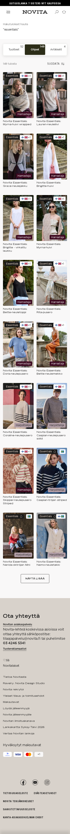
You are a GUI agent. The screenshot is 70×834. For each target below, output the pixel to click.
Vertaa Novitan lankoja (18, 733)
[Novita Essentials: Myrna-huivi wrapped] (18, 99)
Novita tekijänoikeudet (18, 801)
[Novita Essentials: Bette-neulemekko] (52, 348)
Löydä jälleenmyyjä (16, 708)
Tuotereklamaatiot (15, 648)
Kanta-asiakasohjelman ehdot (23, 817)
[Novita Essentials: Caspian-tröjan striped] (52, 476)
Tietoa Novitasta (14, 676)
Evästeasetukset (45, 793)
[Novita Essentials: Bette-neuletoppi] (18, 287)
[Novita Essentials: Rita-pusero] (52, 287)
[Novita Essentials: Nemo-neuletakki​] (52, 540)
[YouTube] (35, 782)
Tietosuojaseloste (15, 793)
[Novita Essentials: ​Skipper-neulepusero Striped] (18, 476)
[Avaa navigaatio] (8, 12)
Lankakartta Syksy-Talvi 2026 (23, 727)
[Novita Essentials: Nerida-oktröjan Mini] (18, 540)
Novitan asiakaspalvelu (17, 624)
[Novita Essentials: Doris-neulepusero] (18, 348)
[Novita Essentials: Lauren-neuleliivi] (52, 99)
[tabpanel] (35, 327)
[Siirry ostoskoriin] (64, 12)
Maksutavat (11, 701)
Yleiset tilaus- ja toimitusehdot (23, 695)
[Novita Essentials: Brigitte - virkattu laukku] (18, 223)
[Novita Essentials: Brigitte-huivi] (52, 161)
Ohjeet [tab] (37, 48)
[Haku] (57, 12)
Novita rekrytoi (13, 689)
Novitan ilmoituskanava (19, 720)
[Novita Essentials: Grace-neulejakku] (18, 161)
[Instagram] (47, 782)
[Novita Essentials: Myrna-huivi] (52, 223)
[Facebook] (23, 782)
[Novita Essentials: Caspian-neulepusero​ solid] (52, 411)
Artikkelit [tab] (58, 48)
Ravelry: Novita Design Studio (24, 683)
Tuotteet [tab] (16, 48)
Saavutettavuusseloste (19, 809)
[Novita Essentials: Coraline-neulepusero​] (18, 411)
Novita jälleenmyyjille (17, 714)
